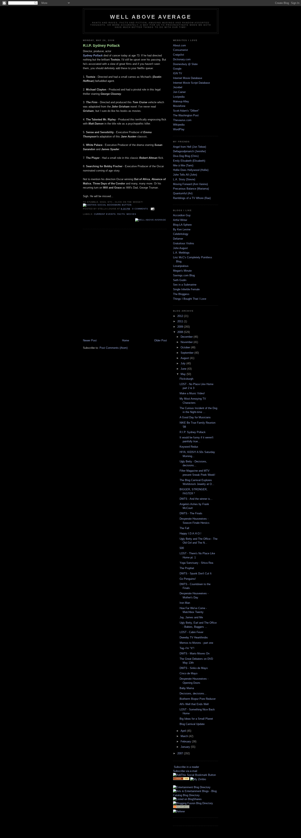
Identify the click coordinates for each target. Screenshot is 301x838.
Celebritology (180, 234)
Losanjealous (181, 266)
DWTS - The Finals (191, 513)
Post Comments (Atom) (114, 347)
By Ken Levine (181, 229)
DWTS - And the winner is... (196, 498)
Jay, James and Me (191, 617)
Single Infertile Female (186, 289)
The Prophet (187, 568)
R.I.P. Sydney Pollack (101, 45)
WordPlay (178, 129)
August (185, 358)
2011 (180, 321)
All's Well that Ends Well (194, 704)
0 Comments (140, 209)
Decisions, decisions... (193, 693)
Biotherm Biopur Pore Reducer (198, 698)
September (187, 352)
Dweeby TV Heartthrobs (194, 637)
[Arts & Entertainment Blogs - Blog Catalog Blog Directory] (195, 795)
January (186, 746)
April (184, 730)
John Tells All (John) (185, 174)
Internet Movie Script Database (191, 82)
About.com (179, 45)
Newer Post (90, 340)
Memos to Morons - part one (196, 642)
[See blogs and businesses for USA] (181, 779)
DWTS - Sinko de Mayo (194, 668)
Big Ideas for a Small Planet (196, 718)
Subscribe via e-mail (185, 771)
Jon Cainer (179, 92)
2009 (180, 326)
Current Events (105, 214)
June (184, 368)
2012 (180, 316)
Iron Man (185, 602)
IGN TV (177, 73)
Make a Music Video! (192, 393)
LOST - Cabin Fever (191, 632)
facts (121, 214)
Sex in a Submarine (184, 284)
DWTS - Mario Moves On (194, 653)
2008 (180, 332)
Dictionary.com (182, 59)
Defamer (178, 238)
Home (125, 340)
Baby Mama (187, 688)
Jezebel (177, 87)
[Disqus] (125, 284)
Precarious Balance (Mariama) (191, 188)
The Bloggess (181, 294)
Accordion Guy (182, 215)
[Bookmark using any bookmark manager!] (107, 205)
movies (131, 214)
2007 (180, 753)
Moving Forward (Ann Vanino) (190, 184)
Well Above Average (150, 17)
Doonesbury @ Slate (185, 64)
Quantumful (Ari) (182, 193)
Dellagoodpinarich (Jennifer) (189, 151)
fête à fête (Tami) (183, 165)
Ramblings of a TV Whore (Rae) (192, 198)
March (185, 736)
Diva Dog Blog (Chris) (186, 156)
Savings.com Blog (184, 275)
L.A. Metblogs (181, 252)
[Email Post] (152, 209)
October (186, 347)
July (183, 363)
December (187, 336)
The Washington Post (186, 115)
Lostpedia (178, 96)
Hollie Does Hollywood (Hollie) (190, 169)
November (187, 342)
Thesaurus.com (182, 120)
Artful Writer (180, 220)
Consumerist (180, 49)
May (184, 374)
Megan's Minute (182, 270)
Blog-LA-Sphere (182, 224)
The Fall (184, 528)
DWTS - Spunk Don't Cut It (196, 573)
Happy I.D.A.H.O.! (190, 533)
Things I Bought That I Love (189, 298)
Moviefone (179, 105)
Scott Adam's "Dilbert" (186, 110)
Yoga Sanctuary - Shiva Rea (196, 562)
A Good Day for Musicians (195, 417)
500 (182, 548)
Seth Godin (179, 280)
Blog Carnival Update (192, 724)
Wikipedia (178, 124)
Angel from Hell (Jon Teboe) (189, 146)
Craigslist (178, 54)
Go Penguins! (188, 578)
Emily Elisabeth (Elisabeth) (189, 160)
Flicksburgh (186, 378)
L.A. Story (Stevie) (184, 179)
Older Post (160, 340)
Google (177, 68)
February (186, 741)
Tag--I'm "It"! (187, 648)
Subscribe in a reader (186, 766)
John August (180, 248)
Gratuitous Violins (183, 243)
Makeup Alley (181, 101)
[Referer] (179, 811)
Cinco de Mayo (188, 673)
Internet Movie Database (187, 78)
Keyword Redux (189, 446)
